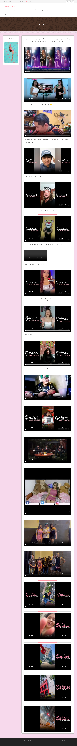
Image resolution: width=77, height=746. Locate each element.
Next (17, 52)
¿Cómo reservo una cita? (22, 10)
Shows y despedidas (41, 10)
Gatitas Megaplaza (9, 6)
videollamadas (52, 10)
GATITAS (6, 10)
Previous (5, 52)
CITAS (12, 10)
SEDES (31, 10)
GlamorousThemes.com (68, 744)
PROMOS (6, 14)
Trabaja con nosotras (63, 10)
